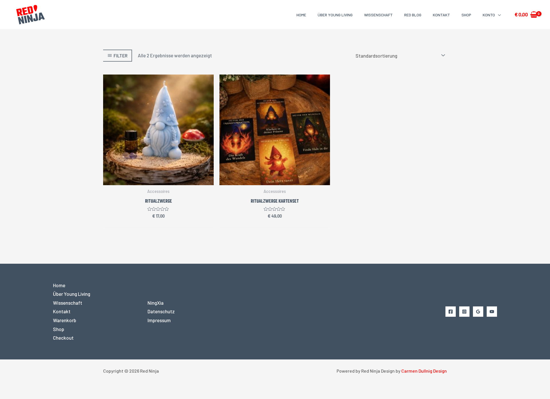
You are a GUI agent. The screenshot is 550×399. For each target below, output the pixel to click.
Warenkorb (64, 320)
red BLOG (412, 14)
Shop (466, 14)
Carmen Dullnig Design (424, 370)
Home (301, 14)
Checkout (63, 338)
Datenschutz (161, 311)
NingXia (156, 303)
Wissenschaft (378, 14)
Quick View (158, 180)
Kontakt (441, 14)
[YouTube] (492, 311)
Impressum (159, 320)
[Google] (478, 311)
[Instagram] (464, 311)
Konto (489, 14)
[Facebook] (450, 311)
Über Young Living (335, 14)
